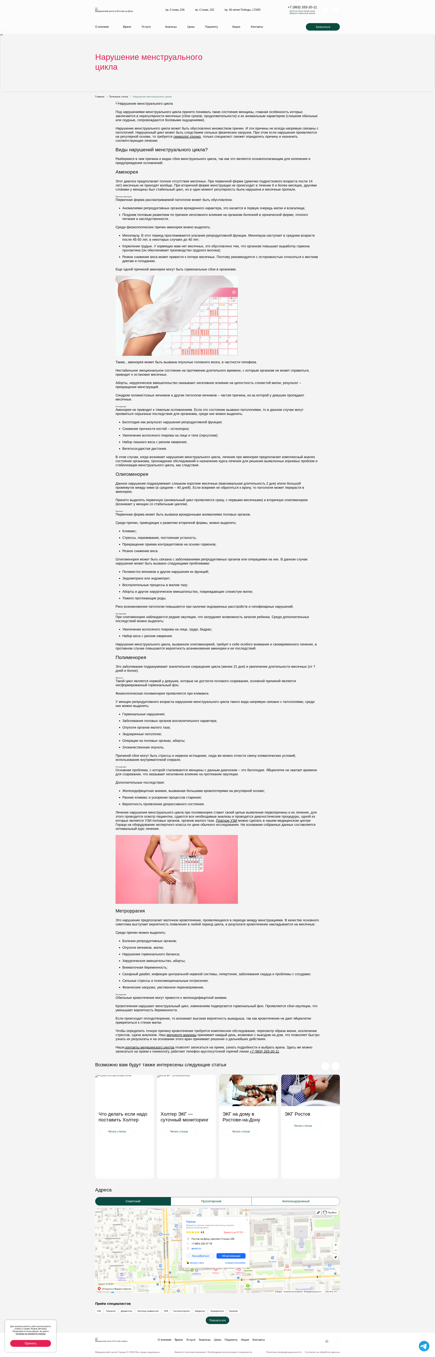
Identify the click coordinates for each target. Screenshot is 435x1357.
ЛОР (166, 1311)
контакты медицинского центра (149, 1047)
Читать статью (117, 1131)
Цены (191, 26)
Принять (31, 1343)
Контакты (257, 26)
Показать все (217, 1320)
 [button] (325, 1066)
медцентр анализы (181, 1035)
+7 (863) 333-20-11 (302, 7)
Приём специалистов (113, 1303)
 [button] (335, 1066)
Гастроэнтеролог (181, 1311)
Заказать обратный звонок (302, 13)
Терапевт (233, 1311)
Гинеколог (111, 1311)
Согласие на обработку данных (322, 1352)
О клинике (102, 26)
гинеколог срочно (187, 136)
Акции (236, 26)
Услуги (146, 26)
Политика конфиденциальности (283, 1352)
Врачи (127, 26)
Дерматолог (126, 1311)
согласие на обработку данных (31, 1334)
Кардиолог (200, 1311)
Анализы (171, 26)
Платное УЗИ (226, 820)
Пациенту (211, 26)
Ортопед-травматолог (148, 1311)
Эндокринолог (217, 1311)
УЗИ (99, 1311)
